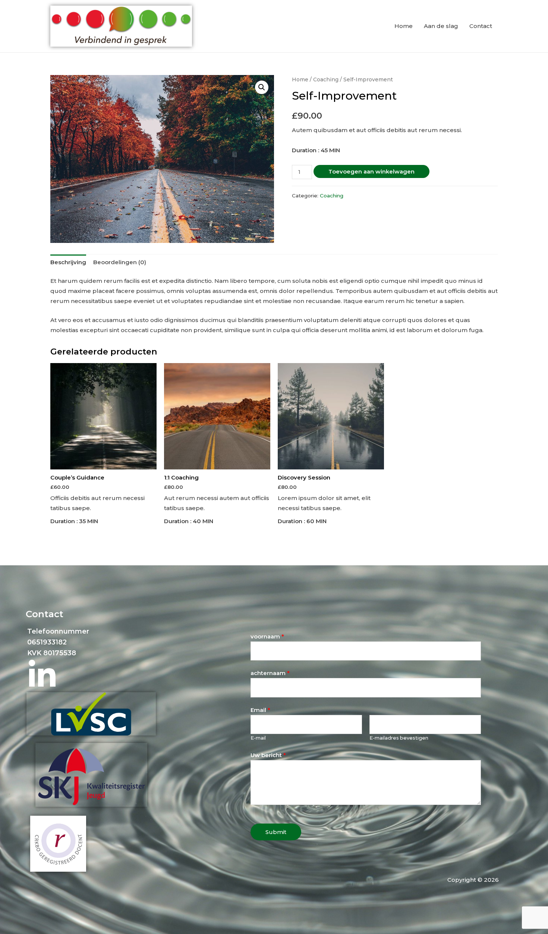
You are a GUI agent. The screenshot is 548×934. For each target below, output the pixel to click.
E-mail (258, 738)
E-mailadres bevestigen (398, 738)
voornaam (267, 636)
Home (403, 25)
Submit (275, 831)
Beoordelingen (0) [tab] (119, 262)
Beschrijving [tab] (68, 262)
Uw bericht (268, 755)
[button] (261, 87)
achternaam (270, 673)
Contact (480, 25)
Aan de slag (441, 25)
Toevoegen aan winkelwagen (371, 171)
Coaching (325, 79)
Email (260, 709)
